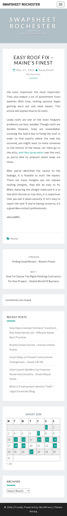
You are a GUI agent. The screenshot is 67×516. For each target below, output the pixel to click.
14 (39, 439)
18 (15, 445)
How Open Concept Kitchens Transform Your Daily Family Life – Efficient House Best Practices (32, 332)
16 (55, 439)
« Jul (9, 463)
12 (23, 439)
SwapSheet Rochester (21, 4)
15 (47, 439)
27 (31, 452)
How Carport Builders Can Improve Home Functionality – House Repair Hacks (30, 374)
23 (55, 445)
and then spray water (30, 152)
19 (23, 445)
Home (14, 238)
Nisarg (33, 511)
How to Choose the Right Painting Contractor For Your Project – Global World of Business (33, 276)
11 (15, 439)
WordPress (45, 507)
